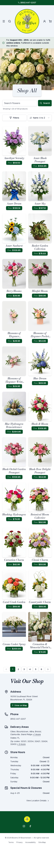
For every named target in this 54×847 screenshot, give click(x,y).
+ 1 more (37, 734)
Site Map (42, 842)
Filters (16, 117)
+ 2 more (21, 744)
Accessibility (30, 842)
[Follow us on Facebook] (30, 826)
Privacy (19, 842)
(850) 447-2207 (28, 2)
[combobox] (40, 118)
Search (46, 103)
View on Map (20, 705)
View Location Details (36, 800)
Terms (11, 842)
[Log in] (44, 21)
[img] (48, 761)
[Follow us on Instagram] (24, 826)
